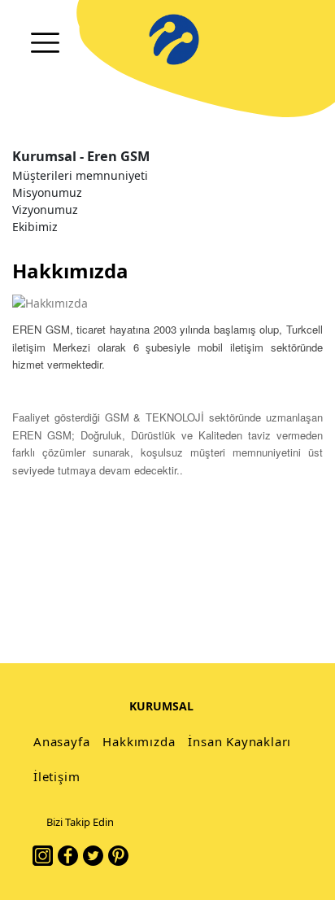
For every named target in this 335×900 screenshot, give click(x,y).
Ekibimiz (35, 226)
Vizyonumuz (45, 209)
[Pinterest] (118, 855)
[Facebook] (68, 855)
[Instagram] (43, 855)
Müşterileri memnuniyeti (80, 175)
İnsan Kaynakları (239, 741)
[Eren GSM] (174, 39)
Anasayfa (61, 741)
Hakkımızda (138, 741)
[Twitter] (93, 855)
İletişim (56, 776)
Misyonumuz (47, 192)
